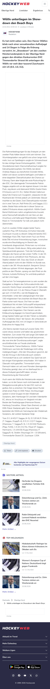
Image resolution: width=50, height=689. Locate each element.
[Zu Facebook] (19, 675)
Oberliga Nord (7, 10)
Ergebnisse (38, 10)
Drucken (38, 451)
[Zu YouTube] (25, 675)
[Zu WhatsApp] (36, 675)
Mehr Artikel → (9, 529)
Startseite (6, 600)
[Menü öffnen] (45, 4)
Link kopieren (23, 451)
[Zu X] (30, 675)
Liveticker (23, 10)
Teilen (9, 451)
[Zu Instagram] (13, 675)
